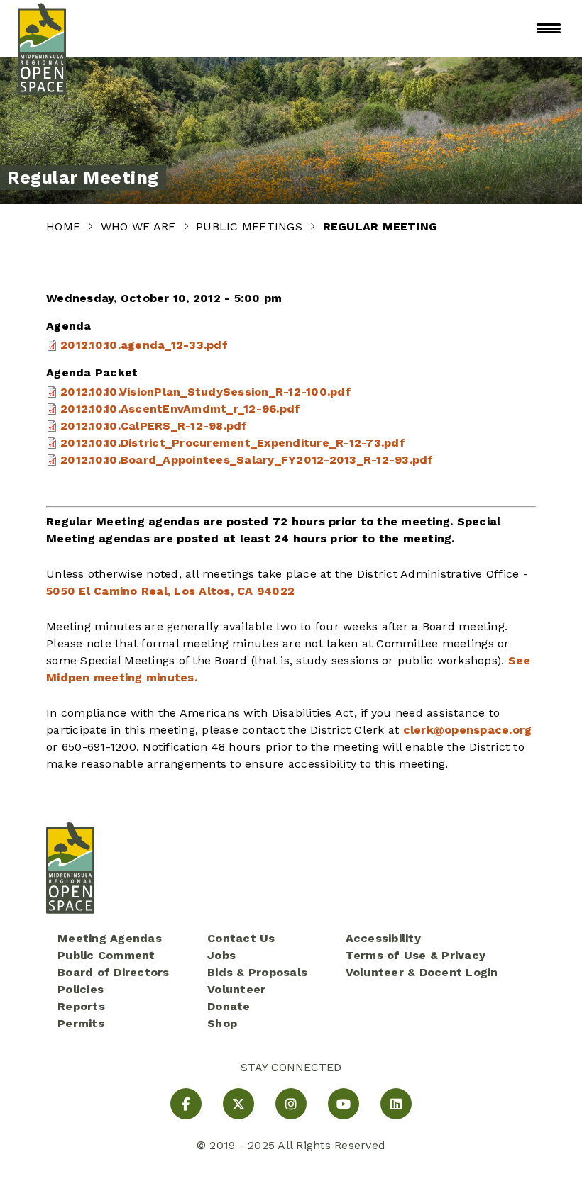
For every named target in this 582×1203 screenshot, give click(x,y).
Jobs (221, 955)
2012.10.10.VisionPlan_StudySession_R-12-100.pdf (205, 391)
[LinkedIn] (396, 1103)
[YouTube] (343, 1103)
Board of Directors (113, 972)
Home (65, 226)
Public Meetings (251, 226)
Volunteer (236, 989)
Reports (81, 1006)
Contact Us (241, 938)
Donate (229, 1006)
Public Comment (106, 955)
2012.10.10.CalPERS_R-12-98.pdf (154, 425)
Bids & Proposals (257, 972)
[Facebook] (186, 1103)
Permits (80, 1023)
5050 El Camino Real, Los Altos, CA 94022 (170, 591)
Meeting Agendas (109, 938)
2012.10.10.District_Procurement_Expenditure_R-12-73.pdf (232, 442)
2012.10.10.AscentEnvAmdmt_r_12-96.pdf (180, 408)
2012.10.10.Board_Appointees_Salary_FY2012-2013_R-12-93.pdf (247, 459)
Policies (80, 989)
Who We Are (140, 226)
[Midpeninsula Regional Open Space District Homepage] (42, 28)
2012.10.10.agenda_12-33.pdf (144, 345)
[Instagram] (291, 1103)
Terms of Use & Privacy (416, 955)
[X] (238, 1103)
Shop (222, 1023)
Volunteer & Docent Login (422, 972)
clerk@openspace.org (467, 730)
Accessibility (383, 938)
